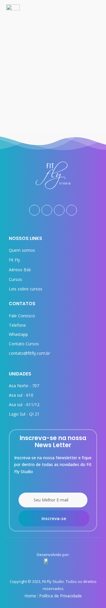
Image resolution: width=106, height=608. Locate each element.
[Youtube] (59, 210)
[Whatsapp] (71, 210)
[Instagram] (47, 210)
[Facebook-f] (34, 210)
